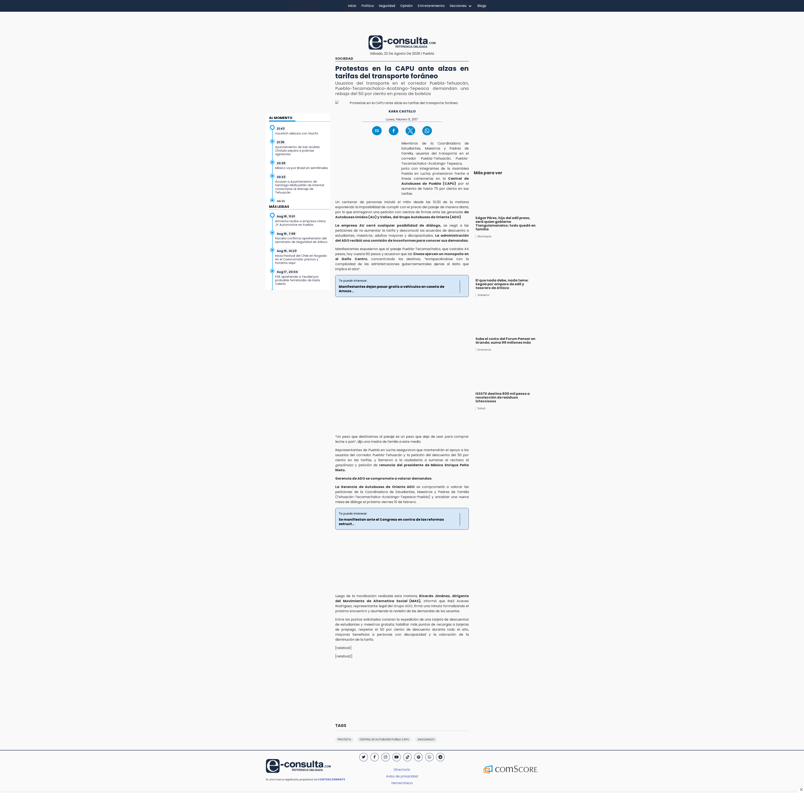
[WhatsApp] (429, 757)
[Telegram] (440, 757)
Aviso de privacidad (402, 776)
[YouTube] (396, 757)
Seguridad (387, 5)
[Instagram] (385, 757)
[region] (402, 22)
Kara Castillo (402, 111)
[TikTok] (407, 757)
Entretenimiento (431, 5)
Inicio (352, 5)
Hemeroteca (401, 783)
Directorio (402, 769)
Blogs (481, 5)
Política (367, 5)
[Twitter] (363, 757)
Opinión (406, 5)
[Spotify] (418, 757)
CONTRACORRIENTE (331, 779)
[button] (377, 130)
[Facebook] (374, 757)
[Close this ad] (801, 789)
